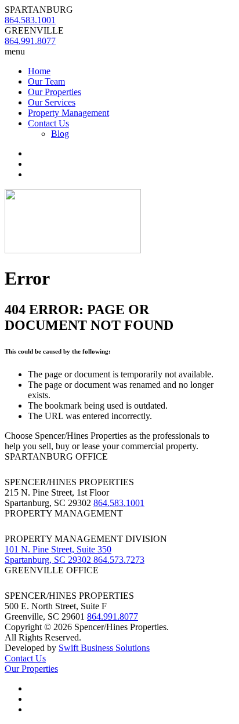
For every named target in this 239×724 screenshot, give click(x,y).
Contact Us (48, 123)
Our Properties (54, 92)
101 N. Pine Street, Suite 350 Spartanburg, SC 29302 (58, 554)
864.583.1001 (118, 503)
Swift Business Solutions (104, 648)
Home (39, 71)
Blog (60, 134)
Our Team (46, 81)
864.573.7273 (118, 560)
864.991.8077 (112, 616)
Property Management (68, 113)
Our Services (51, 102)
